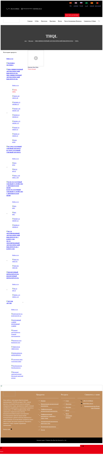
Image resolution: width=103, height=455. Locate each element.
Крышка (43, 400)
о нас (37, 21)
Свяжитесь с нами (90, 21)
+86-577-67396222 (14, 8)
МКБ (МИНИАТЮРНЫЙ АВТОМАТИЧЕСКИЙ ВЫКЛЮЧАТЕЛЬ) (54, 41)
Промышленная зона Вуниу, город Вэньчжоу (92, 407)
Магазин (30, 41)
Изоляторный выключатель (48, 426)
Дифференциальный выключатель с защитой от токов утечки (48, 416)
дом (25, 41)
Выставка (53, 21)
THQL (77, 41)
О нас (67, 400)
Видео (60, 21)
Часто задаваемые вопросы (73, 21)
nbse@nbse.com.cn (37, 8)
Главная (30, 21)
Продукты (44, 21)
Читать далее (7, 429)
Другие (43, 430)
